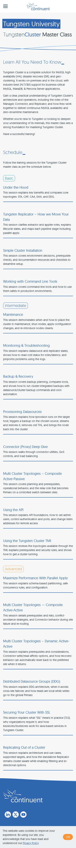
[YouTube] (23, 814)
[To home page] (22, 795)
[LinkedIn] (8, 814)
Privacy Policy (31, 843)
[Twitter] (15, 814)
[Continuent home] (38, 6)
